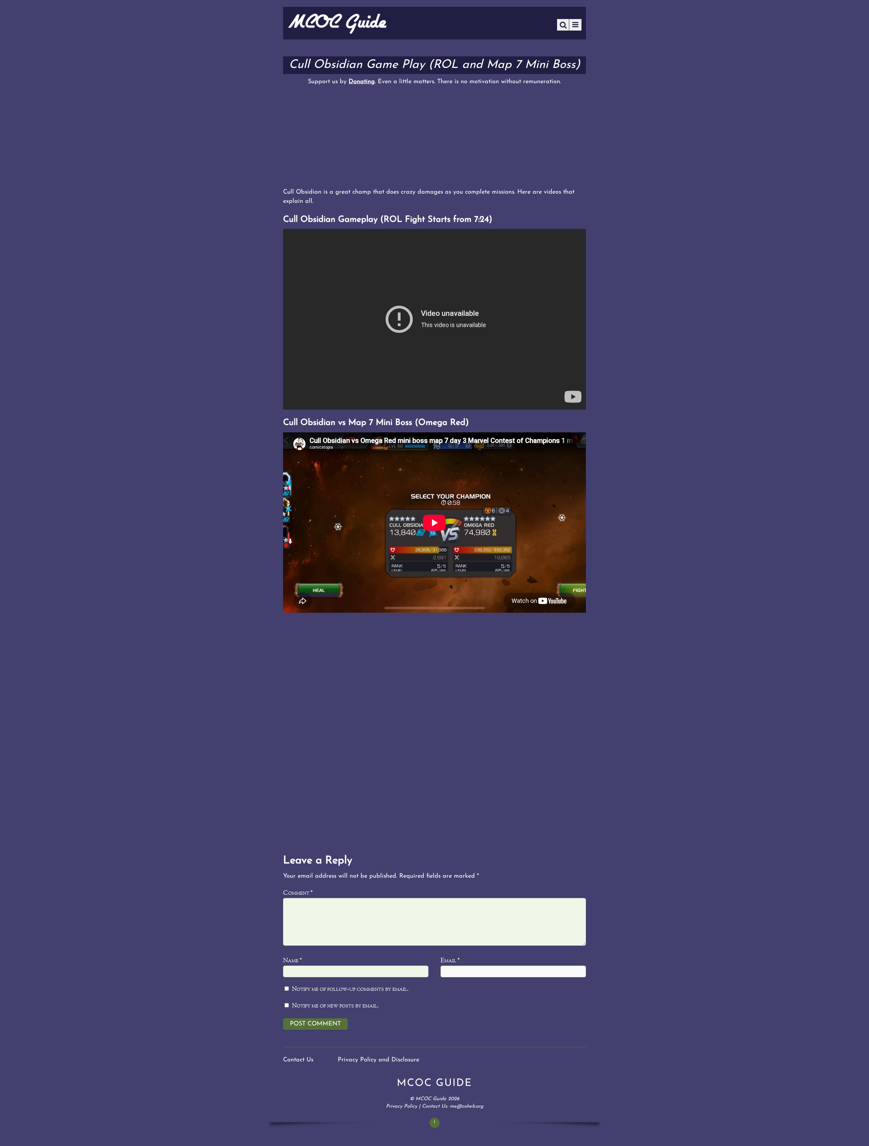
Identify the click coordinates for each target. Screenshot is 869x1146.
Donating (362, 82)
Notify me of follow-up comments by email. (350, 989)
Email (450, 960)
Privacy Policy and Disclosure (378, 1060)
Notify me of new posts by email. (335, 1006)
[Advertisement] (434, 136)
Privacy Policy (401, 1106)
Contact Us (298, 1060)
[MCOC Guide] (337, 32)
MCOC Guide (430, 1099)
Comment (298, 893)
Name (292, 960)
